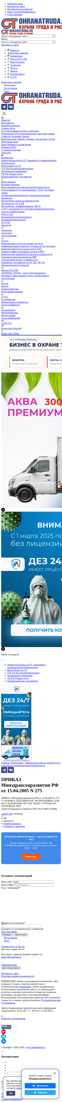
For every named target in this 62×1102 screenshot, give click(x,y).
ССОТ (13, 77)
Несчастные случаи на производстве (20, 200)
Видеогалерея (8, 315)
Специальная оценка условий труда (19, 259)
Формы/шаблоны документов (16, 176)
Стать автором (14, 14)
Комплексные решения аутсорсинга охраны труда (26, 254)
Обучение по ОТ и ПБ (12, 203)
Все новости (7, 123)
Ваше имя (6, 881)
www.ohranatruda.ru (35, 1047)
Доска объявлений (10, 318)
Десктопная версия (11, 968)
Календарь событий (18, 53)
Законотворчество (10, 125)
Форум (13, 71)
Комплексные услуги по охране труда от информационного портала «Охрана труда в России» (28, 244)
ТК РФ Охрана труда (12, 174)
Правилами (25, 986)
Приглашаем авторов (12, 291)
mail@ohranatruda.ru (11, 957)
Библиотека (16, 56)
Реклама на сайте (16, 6)
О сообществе (8, 299)
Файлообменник (9, 312)
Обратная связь (15, 3)
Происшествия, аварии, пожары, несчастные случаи (28, 139)
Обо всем (6, 152)
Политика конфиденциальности (17, 976)
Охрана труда (8, 128)
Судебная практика (11, 150)
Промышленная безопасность (16, 217)
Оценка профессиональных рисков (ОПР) (22, 251)
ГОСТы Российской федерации (17, 168)
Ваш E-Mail (7, 885)
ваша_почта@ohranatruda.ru (21, 12)
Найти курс (31, 856)
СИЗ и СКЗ (7, 214)
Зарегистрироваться (11, 1099)
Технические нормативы (14, 171)
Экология (6, 225)
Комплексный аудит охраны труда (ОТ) (21, 249)
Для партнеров (8, 235)
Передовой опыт (9, 142)
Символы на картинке (13, 923)
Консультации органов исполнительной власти (25, 187)
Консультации (17, 62)
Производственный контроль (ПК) (19, 257)
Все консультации (10, 184)
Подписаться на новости (20, 9)
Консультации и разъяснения (16, 144)
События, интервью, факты (15, 136)
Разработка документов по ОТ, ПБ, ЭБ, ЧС (23, 262)
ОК (10, 1093)
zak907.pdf (6, 814)
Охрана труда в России (13, 946)
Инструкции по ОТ (11, 166)
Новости (14, 50)
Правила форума (9, 289)
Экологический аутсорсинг (15, 265)
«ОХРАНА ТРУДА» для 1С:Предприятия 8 (23, 273)
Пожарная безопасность (13, 219)
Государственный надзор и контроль (20, 131)
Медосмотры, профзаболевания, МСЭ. (21, 206)
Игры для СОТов (10, 333)
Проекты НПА (8, 147)
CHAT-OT (6, 323)
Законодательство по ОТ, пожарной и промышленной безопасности (26, 666)
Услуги (13, 68)
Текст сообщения (10, 888)
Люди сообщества (10, 305)
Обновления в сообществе (14, 302)
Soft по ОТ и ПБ (18, 59)
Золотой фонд (17, 74)
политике (21, 1088)
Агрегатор (15, 65)
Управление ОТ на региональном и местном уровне (28, 133)
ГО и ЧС (5, 222)
